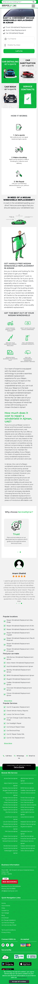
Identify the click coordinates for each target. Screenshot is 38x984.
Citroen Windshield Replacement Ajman (18, 694)
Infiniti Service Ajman (27, 807)
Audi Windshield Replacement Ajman (20, 666)
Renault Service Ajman (10, 841)
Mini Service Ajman (11, 831)
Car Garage (5, 913)
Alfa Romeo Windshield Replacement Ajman (20, 658)
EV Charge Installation (9, 920)
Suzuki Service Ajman (10, 848)
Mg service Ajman (26, 826)
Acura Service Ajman (11, 778)
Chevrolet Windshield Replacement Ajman (19, 689)
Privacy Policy (6, 932)
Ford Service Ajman (27, 800)
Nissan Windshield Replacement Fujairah (18, 634)
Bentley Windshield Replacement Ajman (19, 671)
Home (4, 903)
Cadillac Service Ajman (28, 790)
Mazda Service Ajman (10, 824)
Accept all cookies (19, 981)
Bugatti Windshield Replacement (18, 679)
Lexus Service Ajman (27, 817)
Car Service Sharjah (8, 922)
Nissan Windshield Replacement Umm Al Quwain (20, 650)
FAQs (3, 908)
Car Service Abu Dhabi (9, 925)
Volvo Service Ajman (27, 850)
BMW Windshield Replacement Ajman (20, 675)
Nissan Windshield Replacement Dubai (20, 629)
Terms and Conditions (9, 930)
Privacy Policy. (22, 977)
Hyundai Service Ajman (10, 807)
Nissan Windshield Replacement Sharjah (18, 645)
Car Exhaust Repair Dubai (16, 727)
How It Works (6, 905)
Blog (3, 915)
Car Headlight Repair (14, 723)
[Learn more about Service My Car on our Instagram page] (11, 945)
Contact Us (5, 910)
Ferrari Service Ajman (28, 797)
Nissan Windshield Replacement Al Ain (20, 626)
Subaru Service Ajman (28, 846)
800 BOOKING (10, 881)
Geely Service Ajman (11, 802)
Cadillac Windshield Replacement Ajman (18, 683)
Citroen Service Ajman (28, 793)
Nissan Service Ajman (11, 836)
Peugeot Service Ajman (10, 838)
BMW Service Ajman (27, 788)
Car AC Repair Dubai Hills (15, 734)
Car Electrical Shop (13, 730)
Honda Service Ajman (10, 805)
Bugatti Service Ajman (10, 790)
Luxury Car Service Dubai (15, 714)
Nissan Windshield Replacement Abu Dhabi (20, 621)
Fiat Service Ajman (11, 800)
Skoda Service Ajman (10, 846)
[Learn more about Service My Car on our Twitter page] (3, 945)
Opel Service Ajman (27, 836)
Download (5, 918)
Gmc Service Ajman (27, 802)
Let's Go (19, 51)
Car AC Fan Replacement (16, 738)
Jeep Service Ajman (27, 809)
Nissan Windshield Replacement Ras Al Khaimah (20, 639)
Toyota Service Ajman (28, 848)
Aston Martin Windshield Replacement (20, 663)
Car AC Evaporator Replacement (18, 707)
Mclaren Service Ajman (28, 824)
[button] (18, 552)
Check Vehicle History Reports (17, 711)
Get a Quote (19, 767)
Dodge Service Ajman (10, 797)
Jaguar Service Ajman (10, 809)
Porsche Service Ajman (28, 838)
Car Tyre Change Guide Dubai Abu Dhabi (19, 719)
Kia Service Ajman (12, 812)
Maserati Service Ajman (28, 821)
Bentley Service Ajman (10, 788)
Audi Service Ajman (27, 783)
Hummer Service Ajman (28, 805)
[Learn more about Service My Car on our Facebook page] (7, 945)
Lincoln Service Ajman (10, 821)
